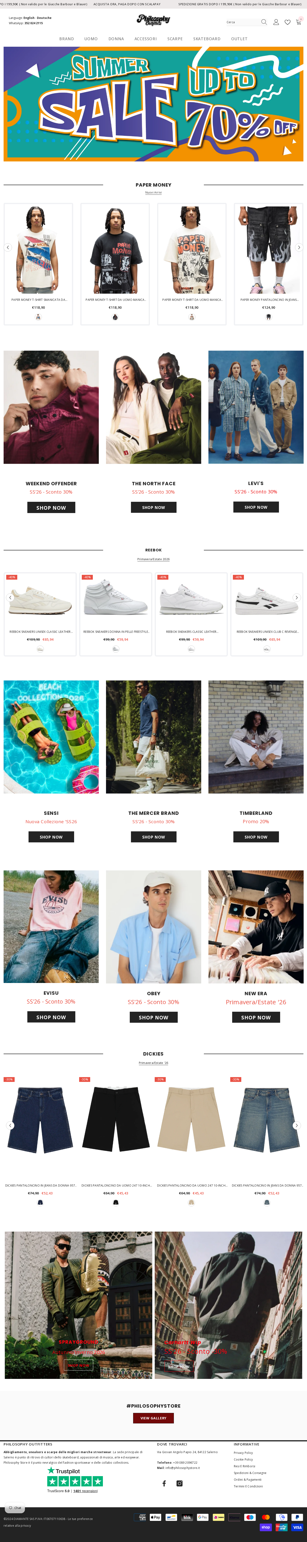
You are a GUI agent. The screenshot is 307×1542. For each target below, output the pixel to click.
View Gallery (153, 1418)
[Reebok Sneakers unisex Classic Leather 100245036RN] (40, 600)
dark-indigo (40, 1202)
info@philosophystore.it (182, 1468)
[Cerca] (247, 22)
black (115, 317)
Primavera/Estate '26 (153, 1063)
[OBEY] (153, 926)
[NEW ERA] (256, 926)
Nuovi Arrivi (153, 192)
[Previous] (8, 247)
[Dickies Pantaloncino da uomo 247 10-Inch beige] (191, 1128)
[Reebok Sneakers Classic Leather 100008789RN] (191, 600)
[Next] (299, 247)
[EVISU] (51, 926)
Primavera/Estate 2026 (153, 559)
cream (38, 317)
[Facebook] (164, 1483)
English (29, 18)
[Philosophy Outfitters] (153, 104)
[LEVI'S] (256, 407)
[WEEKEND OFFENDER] (51, 407)
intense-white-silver (115, 649)
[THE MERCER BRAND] (153, 737)
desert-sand (191, 1202)
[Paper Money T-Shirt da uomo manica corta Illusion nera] (115, 250)
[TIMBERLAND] (256, 737)
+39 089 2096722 (185, 1463)
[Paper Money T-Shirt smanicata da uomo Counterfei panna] (38, 250)
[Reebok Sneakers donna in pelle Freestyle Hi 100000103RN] (116, 600)
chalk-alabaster (40, 649)
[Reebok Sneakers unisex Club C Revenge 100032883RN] (267, 600)
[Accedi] (276, 22)
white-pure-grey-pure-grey (191, 649)
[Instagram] (179, 1483)
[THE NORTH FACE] (153, 407)
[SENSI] (51, 737)
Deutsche (44, 18)
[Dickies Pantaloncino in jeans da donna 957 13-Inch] (40, 1128)
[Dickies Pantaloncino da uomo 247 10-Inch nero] (115, 1128)
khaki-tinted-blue (267, 1202)
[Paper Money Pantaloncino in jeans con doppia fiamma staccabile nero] (268, 250)
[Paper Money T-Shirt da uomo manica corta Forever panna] (192, 250)
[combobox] (242, 22)
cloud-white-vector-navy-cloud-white (267, 649)
